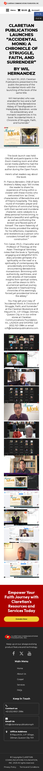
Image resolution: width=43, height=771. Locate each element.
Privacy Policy (10, 767)
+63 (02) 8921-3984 (14, 711)
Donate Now (21, 619)
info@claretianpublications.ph (19, 724)
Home (20, 668)
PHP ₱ (37, 18)
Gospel (20, 679)
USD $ (38, 14)
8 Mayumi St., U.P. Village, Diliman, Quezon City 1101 (22, 736)
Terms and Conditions (29, 767)
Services (21, 685)
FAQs (19, 690)
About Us (21, 674)
